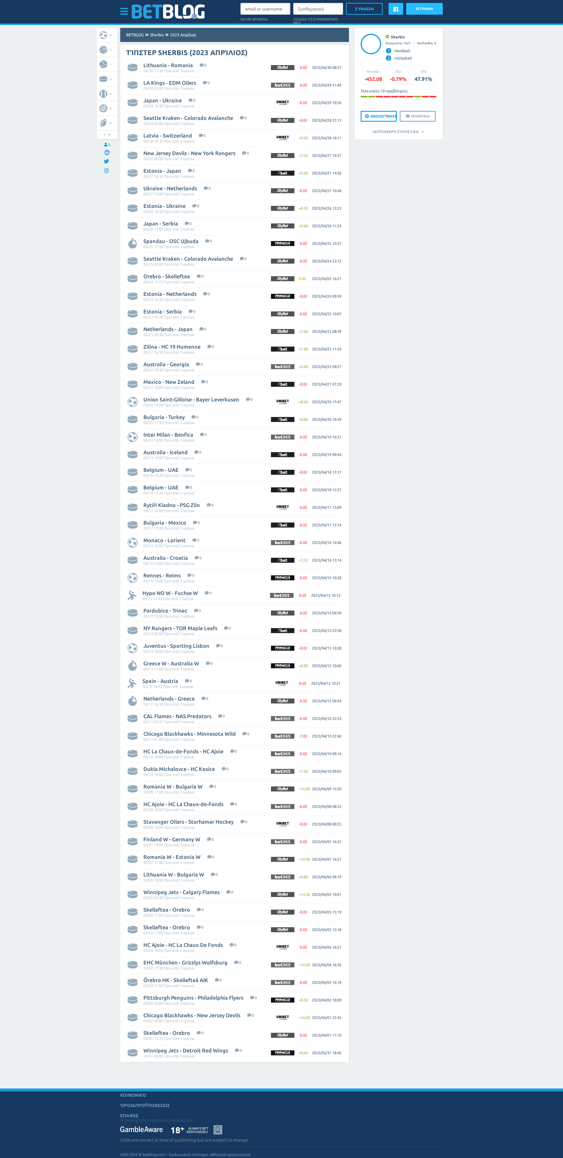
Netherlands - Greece (169, 698)
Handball (399, 51)
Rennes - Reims (162, 575)
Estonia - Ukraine (164, 206)
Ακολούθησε (383, 116)
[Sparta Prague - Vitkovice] (402, 96)
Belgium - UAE (161, 470)
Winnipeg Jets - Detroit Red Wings (185, 1050)
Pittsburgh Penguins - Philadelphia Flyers (193, 998)
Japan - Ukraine (162, 100)
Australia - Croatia (165, 558)
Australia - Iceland (165, 452)
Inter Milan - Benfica (168, 435)
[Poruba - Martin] (379, 96)
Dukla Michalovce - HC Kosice (179, 769)
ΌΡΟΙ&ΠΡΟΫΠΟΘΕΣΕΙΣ (145, 1105)
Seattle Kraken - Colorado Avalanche (188, 118)
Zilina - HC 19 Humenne (172, 347)
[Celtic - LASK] (425, 96)
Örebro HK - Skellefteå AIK (175, 980)
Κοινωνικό (133, 1095)
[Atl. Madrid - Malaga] (417, 96)
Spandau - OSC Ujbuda (171, 241)
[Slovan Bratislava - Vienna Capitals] (364, 96)
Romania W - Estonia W (172, 857)
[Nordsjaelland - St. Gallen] (387, 96)
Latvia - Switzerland (167, 135)
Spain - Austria (160, 681)
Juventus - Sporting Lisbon (176, 646)
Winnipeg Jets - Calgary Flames (181, 892)
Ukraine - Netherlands (170, 188)
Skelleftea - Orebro (166, 910)
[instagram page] (107, 171)
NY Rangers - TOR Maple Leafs (180, 628)
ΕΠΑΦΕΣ (129, 1115)
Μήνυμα (420, 116)
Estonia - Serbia (162, 311)
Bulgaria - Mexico (164, 522)
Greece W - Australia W (171, 663)
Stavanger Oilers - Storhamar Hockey (188, 822)
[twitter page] (107, 161)
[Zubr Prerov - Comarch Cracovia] (432, 96)
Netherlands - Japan (168, 329)
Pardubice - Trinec (165, 610)
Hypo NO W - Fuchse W (170, 593)
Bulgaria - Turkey (164, 417)
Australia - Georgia (166, 364)
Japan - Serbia (160, 223)
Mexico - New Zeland (168, 382)
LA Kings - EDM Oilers (169, 83)
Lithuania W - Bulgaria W (173, 874)
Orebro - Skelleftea (166, 276)
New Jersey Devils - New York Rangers (189, 153)
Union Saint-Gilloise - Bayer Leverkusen (191, 399)
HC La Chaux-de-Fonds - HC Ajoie (183, 751)
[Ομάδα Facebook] (107, 152)
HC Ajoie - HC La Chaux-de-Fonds (183, 804)
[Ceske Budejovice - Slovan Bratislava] (394, 96)
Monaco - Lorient (164, 540)
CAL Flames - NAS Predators (177, 716)
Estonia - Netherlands (169, 294)
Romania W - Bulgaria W (173, 786)
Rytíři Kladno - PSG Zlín (171, 505)
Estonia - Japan (162, 171)
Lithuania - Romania (168, 65)
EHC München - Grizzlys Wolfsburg (185, 962)
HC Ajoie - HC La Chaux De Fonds (183, 945)
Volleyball (400, 58)
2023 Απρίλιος (183, 35)
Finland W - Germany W (171, 839)
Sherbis (157, 35)
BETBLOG (135, 35)
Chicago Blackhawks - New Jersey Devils (191, 1015)
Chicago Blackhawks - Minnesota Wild (189, 734)
